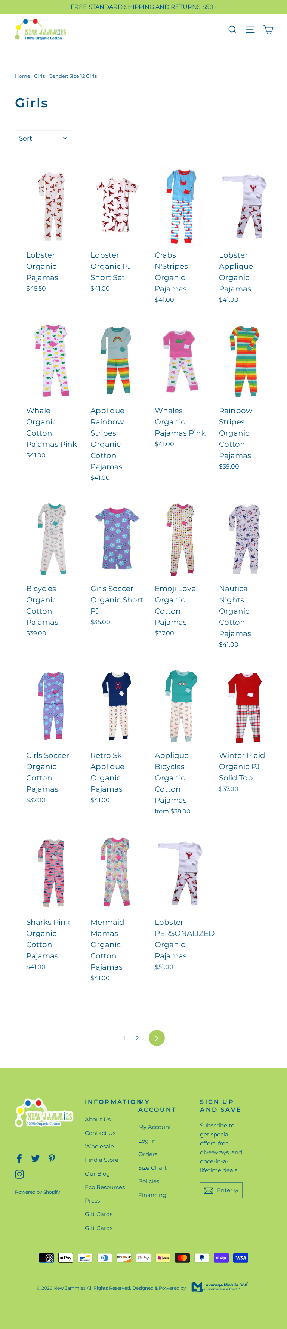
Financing (152, 1194)
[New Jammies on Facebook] (19, 1158)
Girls (39, 76)
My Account (154, 1126)
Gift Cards (98, 1214)
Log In (147, 1140)
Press (92, 1200)
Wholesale (99, 1146)
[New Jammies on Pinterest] (51, 1158)
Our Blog (97, 1173)
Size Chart (152, 1167)
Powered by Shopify (37, 1192)
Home (22, 76)
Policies (148, 1181)
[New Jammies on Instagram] (19, 1174)
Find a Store (101, 1159)
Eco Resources (105, 1187)
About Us (98, 1119)
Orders (147, 1154)
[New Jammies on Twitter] (35, 1158)
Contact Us (100, 1132)
